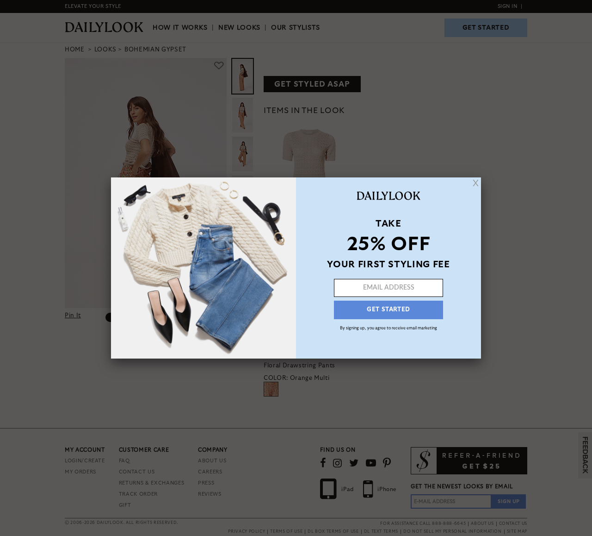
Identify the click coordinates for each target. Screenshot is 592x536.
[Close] (476, 183)
